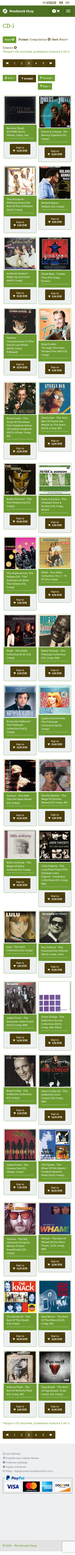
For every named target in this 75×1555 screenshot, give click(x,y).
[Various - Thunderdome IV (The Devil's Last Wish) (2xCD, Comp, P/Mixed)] (20, 321)
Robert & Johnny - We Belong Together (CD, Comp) (54, 135)
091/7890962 (12, 1453)
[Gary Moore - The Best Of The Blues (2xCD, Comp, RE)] (55, 1296)
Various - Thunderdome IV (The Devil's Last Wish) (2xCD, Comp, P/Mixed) (20, 344)
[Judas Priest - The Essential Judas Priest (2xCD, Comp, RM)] (20, 998)
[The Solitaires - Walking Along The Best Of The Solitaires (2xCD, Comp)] (20, 181)
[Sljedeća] (51, 63)
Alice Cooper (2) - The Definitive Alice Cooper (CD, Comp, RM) (54, 1096)
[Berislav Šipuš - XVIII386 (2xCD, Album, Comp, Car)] (20, 110)
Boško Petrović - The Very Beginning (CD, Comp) (19, 502)
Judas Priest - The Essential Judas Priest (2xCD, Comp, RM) (20, 1021)
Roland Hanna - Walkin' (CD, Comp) (52, 204)
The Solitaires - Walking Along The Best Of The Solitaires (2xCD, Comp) (20, 204)
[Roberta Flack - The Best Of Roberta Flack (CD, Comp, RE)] (20, 1367)
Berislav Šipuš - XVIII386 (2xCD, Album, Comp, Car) (18, 131)
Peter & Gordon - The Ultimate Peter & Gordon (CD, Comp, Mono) (53, 504)
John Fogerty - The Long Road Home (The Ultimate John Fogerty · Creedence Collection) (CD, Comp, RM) (54, 874)
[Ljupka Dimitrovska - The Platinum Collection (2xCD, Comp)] (55, 700)
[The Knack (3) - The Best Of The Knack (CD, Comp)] (20, 1296)
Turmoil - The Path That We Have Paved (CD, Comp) (19, 799)
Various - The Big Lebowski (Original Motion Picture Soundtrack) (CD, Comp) (18, 1246)
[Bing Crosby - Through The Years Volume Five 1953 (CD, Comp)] (55, 324)
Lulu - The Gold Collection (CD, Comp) (20, 948)
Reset (8, 39)
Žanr (45, 86)
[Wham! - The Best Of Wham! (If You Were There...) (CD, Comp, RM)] (55, 1218)
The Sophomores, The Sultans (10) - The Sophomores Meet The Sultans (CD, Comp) (20, 580)
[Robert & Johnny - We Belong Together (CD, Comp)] (55, 112)
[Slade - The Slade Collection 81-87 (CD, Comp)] (20, 631)
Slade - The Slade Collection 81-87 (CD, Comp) (19, 654)
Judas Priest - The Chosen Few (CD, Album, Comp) (17, 1168)
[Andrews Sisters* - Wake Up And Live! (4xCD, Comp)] (20, 253)
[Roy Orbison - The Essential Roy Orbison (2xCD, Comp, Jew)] (55, 927)
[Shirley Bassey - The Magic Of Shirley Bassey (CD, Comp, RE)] (55, 775)
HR (61, 2)
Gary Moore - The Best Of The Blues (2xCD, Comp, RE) (54, 1320)
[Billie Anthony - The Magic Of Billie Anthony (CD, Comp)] (20, 844)
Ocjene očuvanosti (15, 1466)
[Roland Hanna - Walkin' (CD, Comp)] (55, 183)
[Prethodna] (7, 63)
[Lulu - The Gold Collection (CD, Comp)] (20, 927)
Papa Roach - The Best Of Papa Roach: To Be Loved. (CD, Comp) (54, 1390)
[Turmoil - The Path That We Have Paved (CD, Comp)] (20, 775)
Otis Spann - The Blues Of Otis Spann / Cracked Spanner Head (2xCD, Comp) (53, 1170)
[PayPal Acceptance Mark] (37, 1484)
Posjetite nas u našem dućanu (22, 1458)
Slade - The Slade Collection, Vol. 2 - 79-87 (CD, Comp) (54, 576)
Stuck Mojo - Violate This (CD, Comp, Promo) (53, 277)
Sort (10, 78)
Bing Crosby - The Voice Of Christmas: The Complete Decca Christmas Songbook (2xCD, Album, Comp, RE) (19, 427)
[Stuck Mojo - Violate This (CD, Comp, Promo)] (55, 254)
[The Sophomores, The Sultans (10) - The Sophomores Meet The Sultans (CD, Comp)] (20, 553)
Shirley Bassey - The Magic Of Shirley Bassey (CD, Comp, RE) (54, 799)
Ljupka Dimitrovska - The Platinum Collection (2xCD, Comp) (53, 723)
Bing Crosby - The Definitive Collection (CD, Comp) (19, 1094)
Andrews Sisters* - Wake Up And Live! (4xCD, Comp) (18, 277)
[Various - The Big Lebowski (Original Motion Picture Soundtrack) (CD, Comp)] (20, 1219)
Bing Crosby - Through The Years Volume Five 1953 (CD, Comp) (54, 349)
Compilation (38, 39)
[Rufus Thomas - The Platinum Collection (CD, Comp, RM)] (55, 631)
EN (68, 2)
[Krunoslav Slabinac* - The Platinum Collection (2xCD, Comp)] (20, 701)
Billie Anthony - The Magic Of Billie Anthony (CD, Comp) (19, 866)
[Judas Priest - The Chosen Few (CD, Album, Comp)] (20, 1145)
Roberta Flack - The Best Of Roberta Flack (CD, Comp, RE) (19, 1390)
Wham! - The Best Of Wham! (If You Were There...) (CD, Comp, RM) (53, 1244)
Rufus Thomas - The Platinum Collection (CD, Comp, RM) (53, 654)
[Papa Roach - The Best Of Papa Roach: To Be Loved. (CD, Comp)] (55, 1367)
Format (47, 78)
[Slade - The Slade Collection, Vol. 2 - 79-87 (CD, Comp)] (55, 553)
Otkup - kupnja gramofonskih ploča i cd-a (29, 1471)
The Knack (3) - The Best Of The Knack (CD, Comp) (18, 1320)
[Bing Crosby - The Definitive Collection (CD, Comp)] (20, 1071)
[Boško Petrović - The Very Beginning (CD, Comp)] (20, 479)
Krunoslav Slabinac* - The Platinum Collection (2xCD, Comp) (19, 727)
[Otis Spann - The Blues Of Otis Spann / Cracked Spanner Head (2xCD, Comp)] (55, 1144)
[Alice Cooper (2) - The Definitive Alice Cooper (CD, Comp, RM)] (55, 1071)
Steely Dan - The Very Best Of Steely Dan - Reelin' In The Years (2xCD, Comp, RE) (54, 423)
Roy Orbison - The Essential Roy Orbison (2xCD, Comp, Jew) (54, 951)
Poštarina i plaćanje (16, 1462)
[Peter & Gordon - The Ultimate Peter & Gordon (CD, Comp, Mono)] (55, 479)
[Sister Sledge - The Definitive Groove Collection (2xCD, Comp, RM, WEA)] (55, 997)
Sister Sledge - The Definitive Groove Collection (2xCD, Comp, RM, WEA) (52, 1022)
